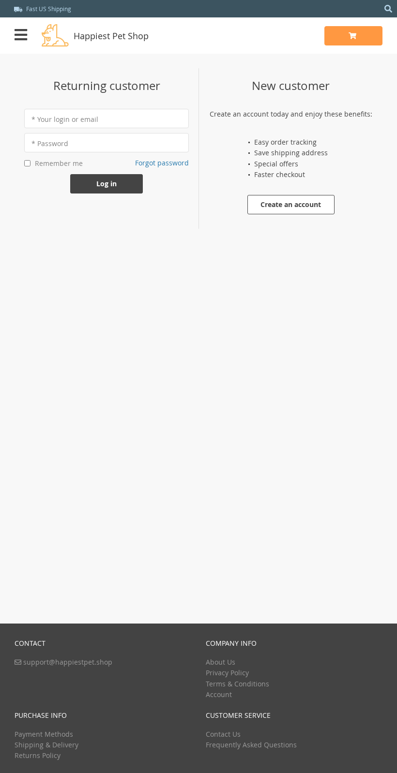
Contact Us (223, 734)
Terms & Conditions (237, 683)
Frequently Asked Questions (251, 744)
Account (219, 694)
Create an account (290, 204)
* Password (49, 143)
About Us (220, 662)
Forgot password (162, 162)
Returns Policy (38, 755)
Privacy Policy (227, 672)
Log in (106, 183)
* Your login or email (64, 119)
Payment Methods (44, 734)
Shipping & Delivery (46, 744)
